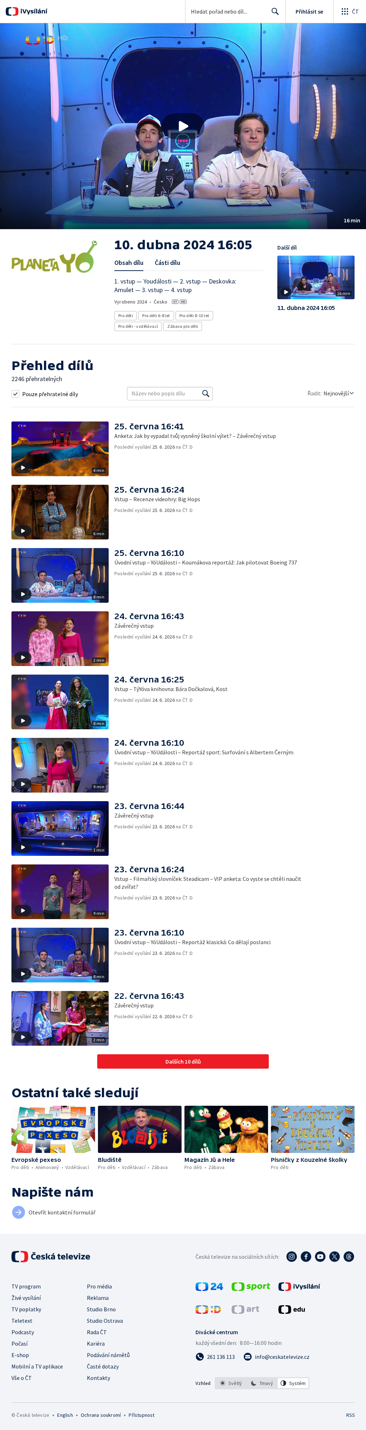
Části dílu (167, 262)
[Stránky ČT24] (209, 1288)
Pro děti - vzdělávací (138, 326)
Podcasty (22, 1332)
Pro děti (125, 315)
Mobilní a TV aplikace (37, 1366)
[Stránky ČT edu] (291, 1311)
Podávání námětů (108, 1354)
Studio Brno (101, 1309)
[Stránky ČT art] (245, 1311)
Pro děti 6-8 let (156, 315)
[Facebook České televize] (306, 1256)
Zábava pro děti (182, 326)
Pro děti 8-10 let (194, 315)
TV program (26, 1286)
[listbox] (262, 1383)
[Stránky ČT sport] (251, 1288)
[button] (183, 126)
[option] (231, 1383)
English (65, 1415)
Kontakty (98, 1377)
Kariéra (96, 1343)
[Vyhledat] (206, 393)
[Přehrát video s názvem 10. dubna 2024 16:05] (183, 126)
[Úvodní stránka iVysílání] (33, 11)
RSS (350, 1415)
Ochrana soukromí (101, 1415)
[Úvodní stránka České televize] (51, 1256)
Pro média (99, 1286)
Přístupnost (141, 1415)
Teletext (22, 1320)
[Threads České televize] (349, 1256)
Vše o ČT (21, 1377)
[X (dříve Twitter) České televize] (334, 1256)
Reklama (98, 1297)
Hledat (275, 11)
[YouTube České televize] (320, 1256)
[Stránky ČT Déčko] (208, 1311)
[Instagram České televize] (291, 1256)
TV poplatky (26, 1309)
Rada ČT (97, 1332)
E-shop (20, 1354)
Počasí (19, 1343)
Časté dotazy (103, 1366)
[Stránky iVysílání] (299, 1288)
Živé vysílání (26, 1297)
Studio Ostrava (105, 1320)
